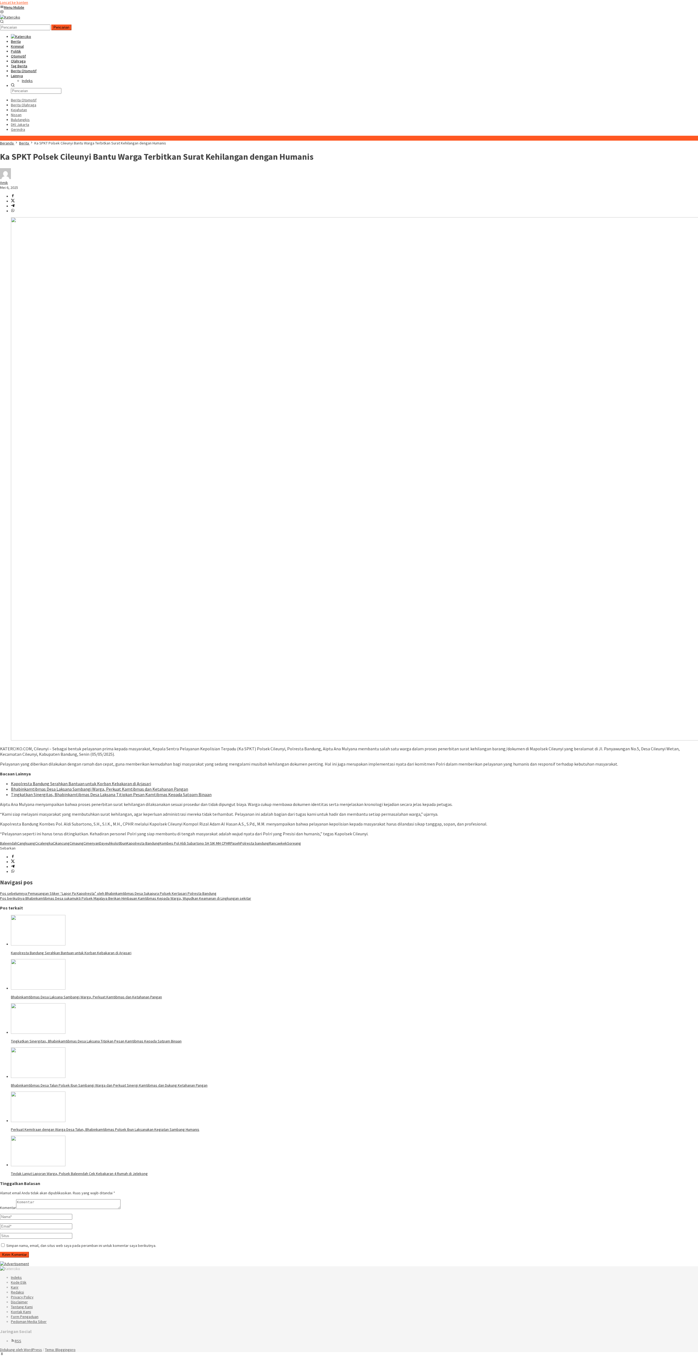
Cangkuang (26, 843)
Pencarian (61, 27)
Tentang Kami (22, 1306)
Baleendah (8, 843)
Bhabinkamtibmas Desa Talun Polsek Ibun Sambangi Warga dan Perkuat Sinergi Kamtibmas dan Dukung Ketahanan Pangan (109, 1085)
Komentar (8, 1207)
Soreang (294, 843)
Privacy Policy (22, 1297)
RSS (18, 1340)
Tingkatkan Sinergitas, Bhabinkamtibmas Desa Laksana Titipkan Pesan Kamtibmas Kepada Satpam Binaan (111, 794)
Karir (15, 1287)
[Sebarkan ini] (13, 196)
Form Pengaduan (24, 1316)
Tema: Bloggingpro (60, 1349)
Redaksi (17, 1292)
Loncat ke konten (14, 2)
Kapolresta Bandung (143, 843)
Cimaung (76, 843)
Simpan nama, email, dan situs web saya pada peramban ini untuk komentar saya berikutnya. (81, 1245)
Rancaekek (278, 843)
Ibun (123, 843)
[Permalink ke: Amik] (5, 177)
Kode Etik (18, 1282)
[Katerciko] (10, 17)
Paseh (235, 843)
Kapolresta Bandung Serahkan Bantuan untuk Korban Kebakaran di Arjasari (81, 783)
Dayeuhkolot (109, 843)
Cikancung (61, 843)
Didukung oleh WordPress (21, 1349)
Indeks (16, 1277)
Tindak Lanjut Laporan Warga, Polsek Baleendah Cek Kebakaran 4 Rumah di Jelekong (79, 1173)
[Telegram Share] (13, 206)
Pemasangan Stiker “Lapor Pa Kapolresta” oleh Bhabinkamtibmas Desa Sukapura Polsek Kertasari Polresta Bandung (108, 893)
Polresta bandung (254, 843)
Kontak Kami (21, 1311)
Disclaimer (19, 1301)
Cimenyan (91, 843)
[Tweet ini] (13, 201)
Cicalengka (44, 843)
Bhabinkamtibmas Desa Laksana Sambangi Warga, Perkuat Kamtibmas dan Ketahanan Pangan (99, 789)
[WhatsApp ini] (13, 210)
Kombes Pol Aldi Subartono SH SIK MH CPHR (195, 843)
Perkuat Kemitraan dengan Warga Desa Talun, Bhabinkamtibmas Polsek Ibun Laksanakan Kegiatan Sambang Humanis (105, 1129)
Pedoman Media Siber (29, 1321)
